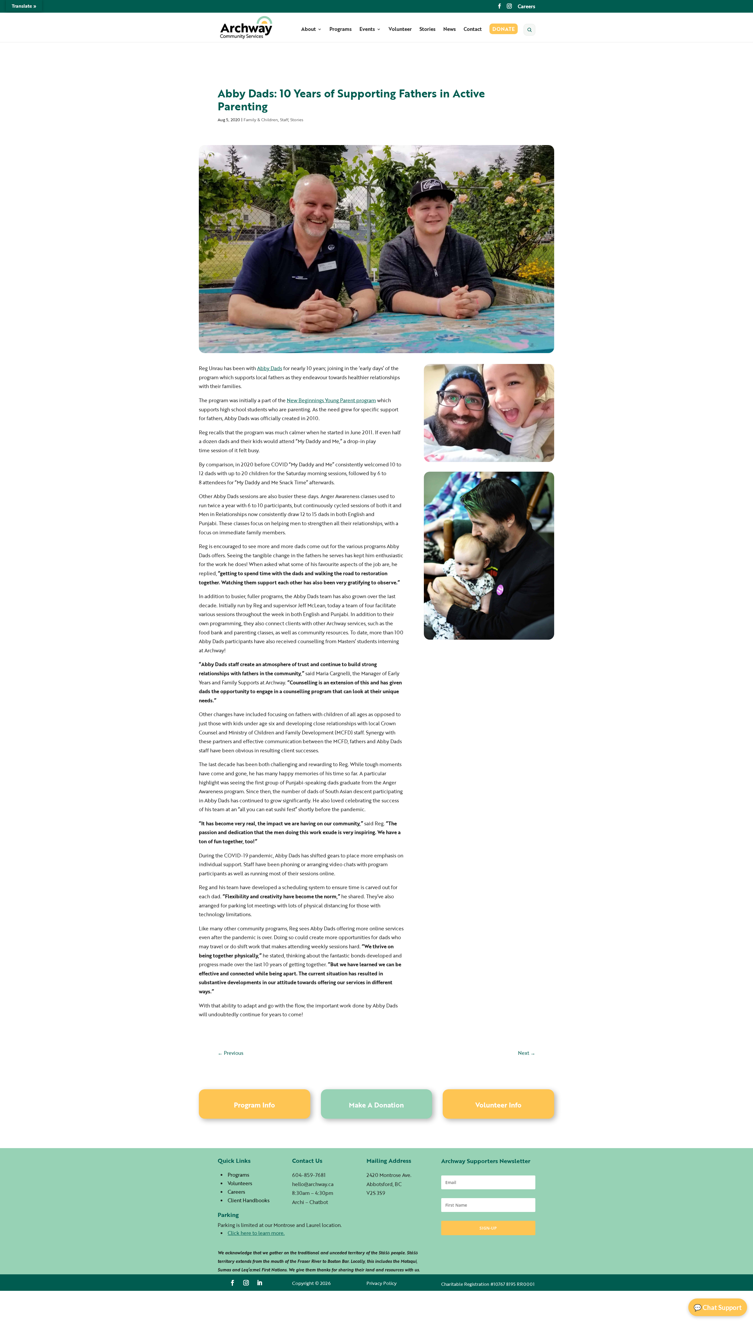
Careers (526, 7)
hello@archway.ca (313, 1184)
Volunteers (240, 1183)
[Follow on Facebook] (232, 1282)
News (449, 30)
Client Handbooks (248, 1200)
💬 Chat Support (718, 1307)
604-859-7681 (309, 1175)
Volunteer (400, 30)
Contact (473, 30)
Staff (284, 120)
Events (367, 30)
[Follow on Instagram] (246, 1282)
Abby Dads (269, 368)
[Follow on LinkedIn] (259, 1282)
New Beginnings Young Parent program (331, 400)
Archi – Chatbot (310, 1202)
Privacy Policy (381, 1283)
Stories (427, 30)
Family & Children (261, 120)
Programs (340, 30)
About (308, 30)
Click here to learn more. (256, 1233)
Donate (503, 30)
